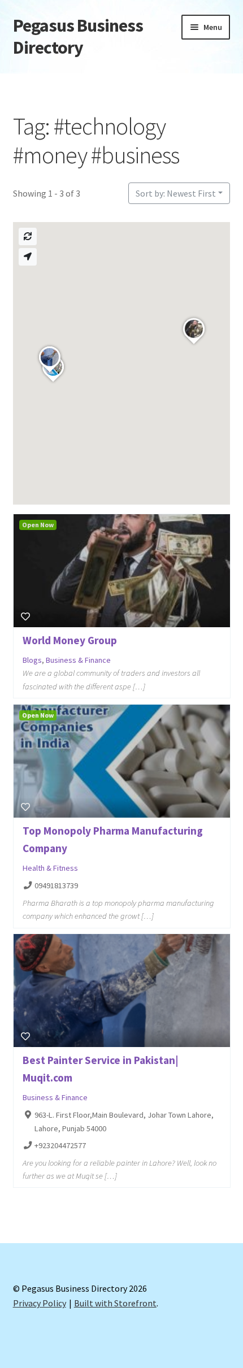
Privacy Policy (39, 1303)
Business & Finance (78, 660)
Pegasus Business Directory (78, 36)
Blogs (32, 660)
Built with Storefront (115, 1303)
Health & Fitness (50, 868)
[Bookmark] (25, 616)
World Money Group (70, 640)
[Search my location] (28, 257)
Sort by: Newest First (176, 193)
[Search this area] (28, 236)
